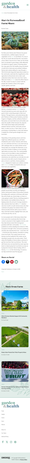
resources (6, 164)
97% (20, 204)
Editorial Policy (5, 436)
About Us (4, 429)
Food (3, 410)
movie (13, 79)
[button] (27, 5)
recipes (3, 163)
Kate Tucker (5, 28)
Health (3, 414)
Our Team (4, 433)
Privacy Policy (23, 459)
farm (12, 56)
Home (3, 13)
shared (8, 249)
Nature (3, 424)
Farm (3, 271)
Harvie (18, 109)
